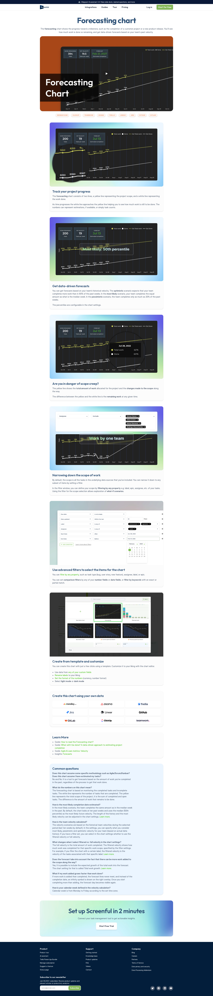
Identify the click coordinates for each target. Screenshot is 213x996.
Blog (133, 952)
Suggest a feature (46, 966)
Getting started (91, 952)
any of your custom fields (79, 672)
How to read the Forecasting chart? (77, 742)
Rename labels (61, 675)
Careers (134, 956)
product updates (71, 981)
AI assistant (44, 956)
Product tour (44, 952)
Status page (44, 970)
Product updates (92, 959)
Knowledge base (91, 956)
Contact (89, 970)
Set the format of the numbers (68, 678)
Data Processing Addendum (141, 970)
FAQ (87, 963)
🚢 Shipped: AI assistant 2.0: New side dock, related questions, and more (106, 2)
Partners (135, 959)
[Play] (106, 73)
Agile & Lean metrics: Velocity (74, 751)
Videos (88, 966)
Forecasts (67, 754)
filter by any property (69, 574)
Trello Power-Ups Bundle (48, 959)
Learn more (105, 817)
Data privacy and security (141, 966)
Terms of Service (138, 963)
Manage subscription (47, 963)
